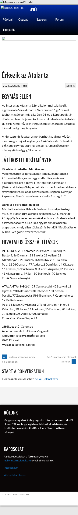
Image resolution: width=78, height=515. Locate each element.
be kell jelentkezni (46, 379)
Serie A (70, 85)
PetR (24, 85)
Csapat (23, 19)
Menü (33, 9)
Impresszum (11, 467)
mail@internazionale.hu (17, 460)
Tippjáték (9, 30)
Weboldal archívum (15, 475)
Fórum (59, 19)
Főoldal (7, 19)
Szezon (41, 19)
